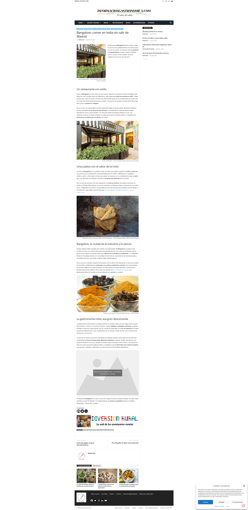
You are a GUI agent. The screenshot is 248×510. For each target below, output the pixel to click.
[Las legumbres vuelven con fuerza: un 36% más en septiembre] (107, 476)
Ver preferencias (237, 502)
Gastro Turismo (93, 23)
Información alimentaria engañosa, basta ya (157, 45)
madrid (103, 430)
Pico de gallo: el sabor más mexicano (125, 443)
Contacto (118, 494)
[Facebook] (163, 1)
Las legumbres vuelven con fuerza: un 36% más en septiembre (106, 486)
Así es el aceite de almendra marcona (156, 53)
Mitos (128, 23)
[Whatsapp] (86, 411)
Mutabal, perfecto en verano (153, 31)
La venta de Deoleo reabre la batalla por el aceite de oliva (85, 485)
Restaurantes (118, 23)
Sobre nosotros (95, 494)
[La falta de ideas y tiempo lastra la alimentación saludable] (129, 476)
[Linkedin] (102, 500)
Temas (80, 23)
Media (106, 23)
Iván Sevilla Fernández (148, 49)
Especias (86, 430)
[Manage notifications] (243, 505)
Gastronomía (88, 29)
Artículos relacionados (84, 465)
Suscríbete (104, 494)
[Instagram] (166, 1)
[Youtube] (172, 1)
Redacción (81, 39)
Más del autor (96, 465)
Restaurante (110, 430)
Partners (111, 494)
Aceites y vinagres (81, 482)
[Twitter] (169, 1)
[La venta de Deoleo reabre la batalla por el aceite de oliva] (86, 476)
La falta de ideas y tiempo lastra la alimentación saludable (129, 485)
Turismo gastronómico (117, 29)
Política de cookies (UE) (146, 494)
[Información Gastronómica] (124, 11)
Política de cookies (219, 506)
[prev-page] (135, 466)
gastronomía (93, 430)
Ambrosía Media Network (130, 494)
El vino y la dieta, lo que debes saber (155, 38)
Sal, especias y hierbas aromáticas (101, 29)
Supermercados (139, 23)
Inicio (78, 27)
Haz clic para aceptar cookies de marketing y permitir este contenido (107, 373)
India (99, 430)
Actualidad (83, 27)
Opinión (151, 23)
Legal (227, 506)
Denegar (221, 502)
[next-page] (138, 466)
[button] (244, 486)
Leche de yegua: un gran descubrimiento (85, 444)
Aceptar (205, 502)
